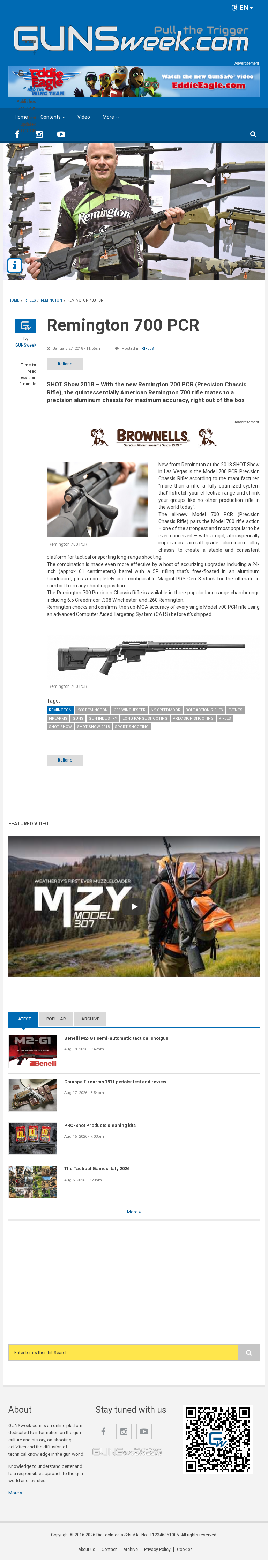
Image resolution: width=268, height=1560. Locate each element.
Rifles (148, 348)
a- (25, 87)
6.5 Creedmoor (165, 710)
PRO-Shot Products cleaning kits (100, 1125)
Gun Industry (103, 718)
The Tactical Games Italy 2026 (96, 1168)
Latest (27, 1019)
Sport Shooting (132, 727)
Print (31, 74)
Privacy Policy (157, 1549)
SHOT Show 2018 (93, 727)
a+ (32, 86)
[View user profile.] (25, 326)
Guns (78, 718)
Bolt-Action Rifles (204, 710)
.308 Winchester (129, 710)
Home (21, 117)
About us (86, 1549)
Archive (90, 1019)
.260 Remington (92, 710)
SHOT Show (60, 727)
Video (83, 117)
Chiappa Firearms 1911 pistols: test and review (115, 1081)
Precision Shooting (193, 718)
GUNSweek (25, 345)
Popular (56, 1019)
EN (243, 7)
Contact (109, 1549)
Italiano (65, 363)
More (108, 117)
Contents (50, 117)
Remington (60, 710)
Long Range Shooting (145, 718)
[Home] (131, 35)
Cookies (185, 1549)
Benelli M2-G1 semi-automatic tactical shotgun (116, 1038)
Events (235, 710)
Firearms (58, 718)
